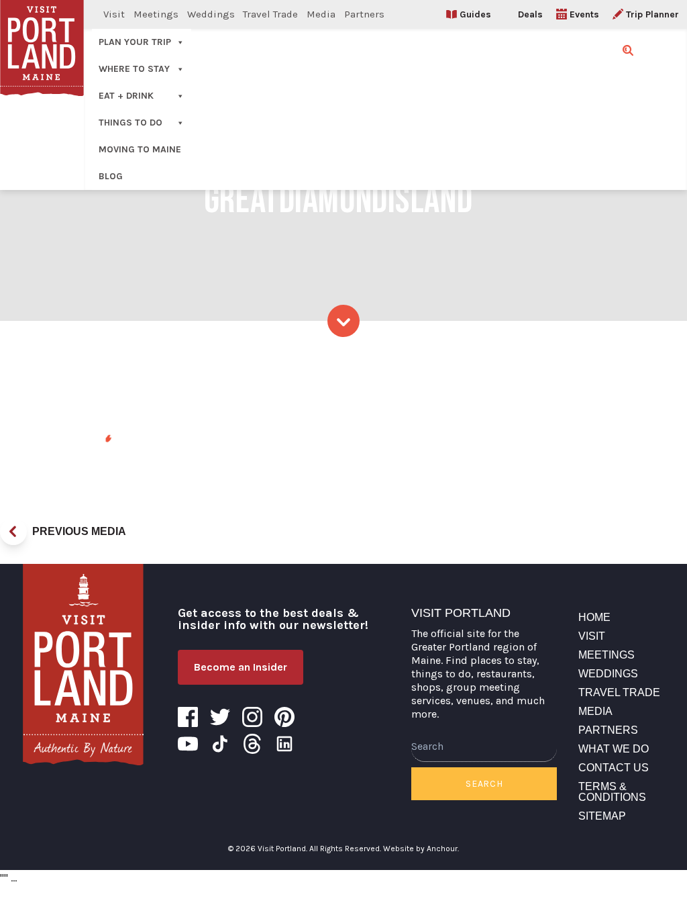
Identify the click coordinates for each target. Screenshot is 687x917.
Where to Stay (134, 69)
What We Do (613, 749)
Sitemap (602, 816)
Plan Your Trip (135, 42)
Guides (475, 14)
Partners (364, 14)
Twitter (220, 717)
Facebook (187, 717)
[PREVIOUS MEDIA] (13, 531)
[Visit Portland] (83, 664)
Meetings (156, 14)
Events (584, 14)
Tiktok (220, 743)
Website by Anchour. (421, 848)
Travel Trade (270, 14)
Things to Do (130, 122)
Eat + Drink (126, 95)
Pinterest (284, 717)
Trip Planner (652, 14)
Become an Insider (240, 667)
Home (594, 617)
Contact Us (613, 767)
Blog (111, 176)
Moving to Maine (140, 149)
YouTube (187, 743)
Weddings (211, 14)
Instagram (252, 717)
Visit (114, 14)
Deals (530, 14)
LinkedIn (284, 743)
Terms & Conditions (612, 792)
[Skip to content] (343, 321)
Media (321, 14)
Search (484, 783)
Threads (252, 743)
